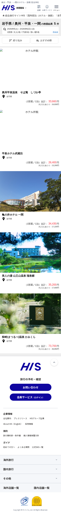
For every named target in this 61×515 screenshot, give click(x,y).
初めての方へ (9, 447)
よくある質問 (23, 447)
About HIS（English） (12, 423)
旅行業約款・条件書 (12, 435)
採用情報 (29, 423)
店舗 (39, 10)
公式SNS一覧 (37, 447)
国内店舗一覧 (41, 488)
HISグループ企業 (37, 418)
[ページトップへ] (54, 362)
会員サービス (47, 10)
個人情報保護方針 (31, 435)
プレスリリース (20, 418)
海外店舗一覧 (11, 488)
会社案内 (7, 418)
